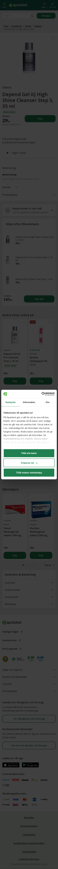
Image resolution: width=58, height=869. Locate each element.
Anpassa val (27, 463)
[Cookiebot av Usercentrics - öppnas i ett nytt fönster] (42, 394)
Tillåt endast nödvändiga (29, 472)
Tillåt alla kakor (29, 453)
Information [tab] (29, 402)
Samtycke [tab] (10, 402)
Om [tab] (47, 402)
